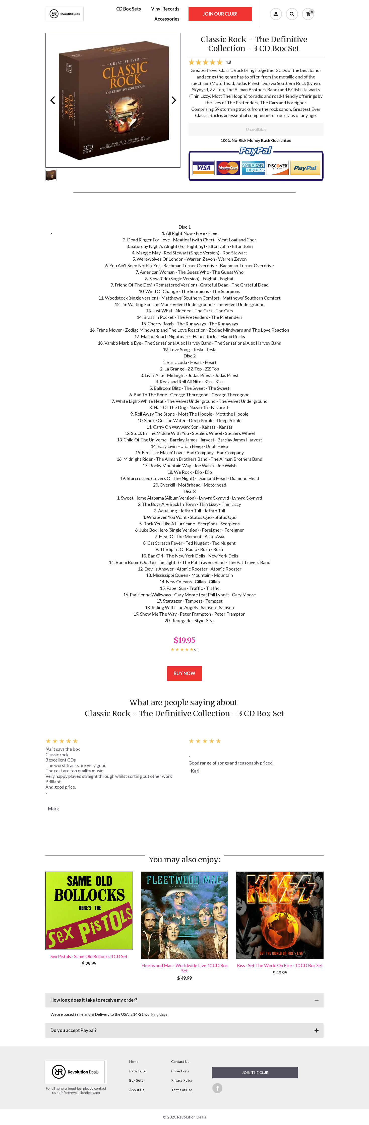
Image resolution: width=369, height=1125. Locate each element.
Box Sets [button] (136, 1080)
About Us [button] (136, 1090)
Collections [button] (180, 1071)
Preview (52, 100)
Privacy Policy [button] (182, 1080)
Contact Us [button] (180, 1061)
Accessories (166, 19)
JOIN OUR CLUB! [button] (220, 14)
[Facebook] (217, 1088)
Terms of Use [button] (181, 1090)
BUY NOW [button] (184, 673)
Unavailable (256, 129)
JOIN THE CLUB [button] (255, 1072)
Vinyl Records (165, 9)
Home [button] (134, 1061)
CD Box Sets (128, 9)
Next (173, 100)
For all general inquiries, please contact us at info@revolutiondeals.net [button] (76, 1090)
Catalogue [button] (137, 1071)
